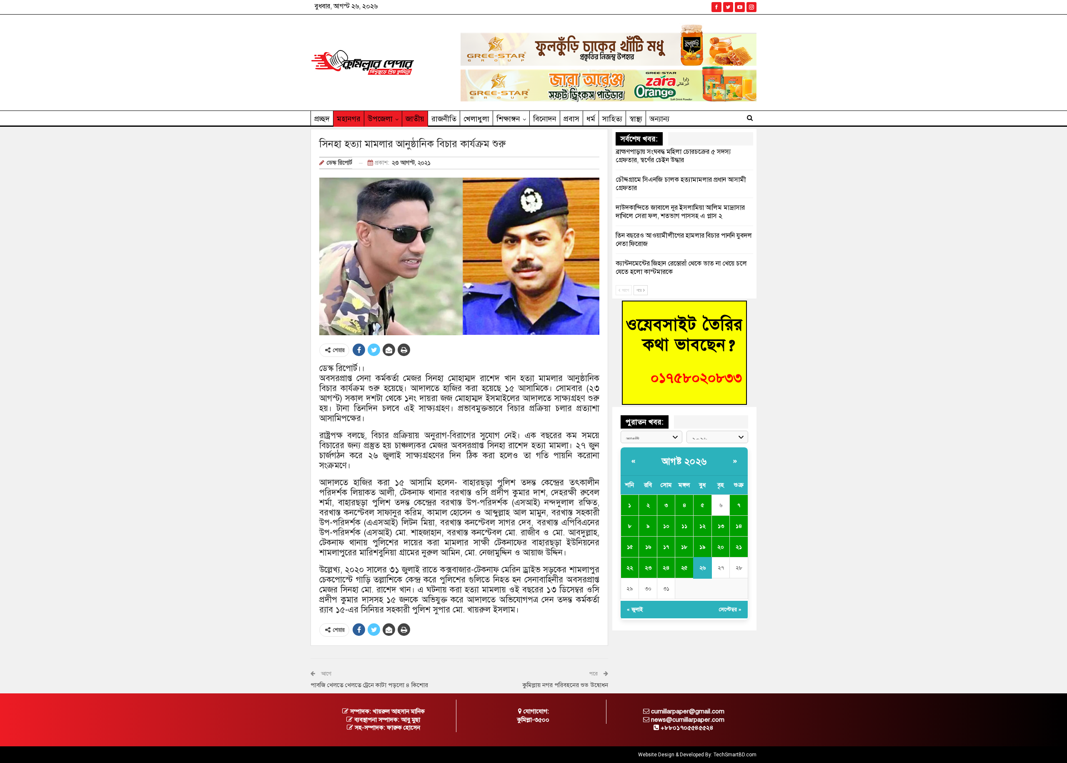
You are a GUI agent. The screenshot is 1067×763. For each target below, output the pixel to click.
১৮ (684, 547)
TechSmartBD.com (735, 755)
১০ (666, 526)
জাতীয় (415, 118)
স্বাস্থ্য (635, 118)
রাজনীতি (443, 118)
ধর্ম (590, 118)
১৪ (739, 526)
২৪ (666, 568)
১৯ (702, 547)
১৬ (648, 547)
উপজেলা (380, 118)
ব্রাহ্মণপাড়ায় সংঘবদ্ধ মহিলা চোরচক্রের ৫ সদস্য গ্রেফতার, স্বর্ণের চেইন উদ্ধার (673, 156)
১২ (702, 526)
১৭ (666, 547)
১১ (684, 526)
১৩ (721, 526)
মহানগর (349, 118)
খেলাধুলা (476, 118)
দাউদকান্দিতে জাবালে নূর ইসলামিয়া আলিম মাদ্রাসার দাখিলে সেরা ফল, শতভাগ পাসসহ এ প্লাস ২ (680, 211)
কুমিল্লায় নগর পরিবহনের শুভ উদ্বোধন (565, 685)
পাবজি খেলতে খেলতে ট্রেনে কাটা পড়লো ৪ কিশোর (369, 685)
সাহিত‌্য (612, 118)
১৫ (630, 547)
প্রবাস (571, 118)
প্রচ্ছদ (322, 118)
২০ (720, 547)
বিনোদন (544, 118)
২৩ (648, 568)
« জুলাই (635, 609)
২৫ (684, 568)
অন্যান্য (659, 118)
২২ (629, 568)
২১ (739, 547)
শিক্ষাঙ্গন (508, 118)
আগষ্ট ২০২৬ (684, 461)
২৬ (702, 568)
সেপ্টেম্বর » (730, 609)
